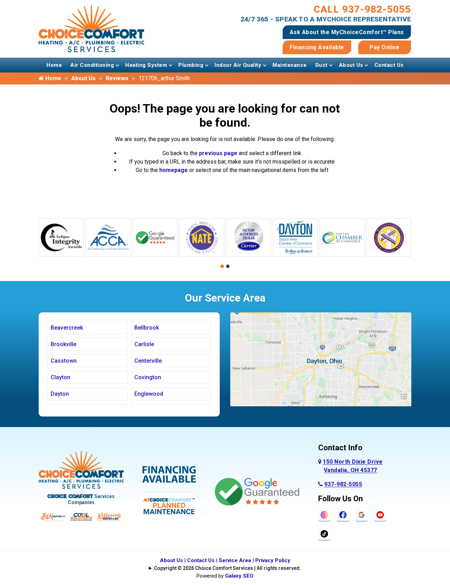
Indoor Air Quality (237, 65)
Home (54, 65)
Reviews (117, 78)
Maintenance (289, 65)
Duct (321, 65)
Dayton (60, 393)
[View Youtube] (380, 514)
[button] (222, 266)
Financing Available (317, 47)
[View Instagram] (324, 514)
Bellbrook (146, 327)
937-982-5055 (343, 484)
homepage (173, 170)
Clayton (60, 377)
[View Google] (361, 514)
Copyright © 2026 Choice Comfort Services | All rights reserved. (227, 568)
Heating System (146, 65)
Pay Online (384, 47)
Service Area (235, 560)
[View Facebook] (343, 514)
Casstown (64, 360)
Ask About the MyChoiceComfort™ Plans (347, 32)
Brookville (63, 344)
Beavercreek (67, 327)
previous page (218, 153)
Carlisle (144, 344)
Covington (147, 377)
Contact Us (389, 65)
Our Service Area (225, 298)
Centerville (148, 360)
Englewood (148, 393)
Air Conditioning (92, 65)
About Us (351, 65)
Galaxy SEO (239, 576)
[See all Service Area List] (320, 359)
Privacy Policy (272, 560)
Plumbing (190, 65)
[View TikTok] (324, 533)
